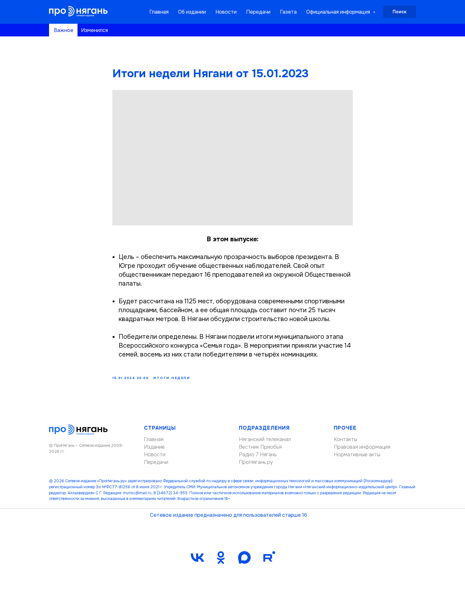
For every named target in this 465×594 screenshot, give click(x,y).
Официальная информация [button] (338, 12)
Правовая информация (362, 447)
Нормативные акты (357, 454)
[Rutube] (268, 558)
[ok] (221, 558)
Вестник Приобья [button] (260, 447)
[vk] (197, 558)
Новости (226, 12)
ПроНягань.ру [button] (256, 462)
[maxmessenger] (244, 558)
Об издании (192, 12)
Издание (154, 447)
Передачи (258, 12)
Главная (159, 12)
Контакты (345, 439)
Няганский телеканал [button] (265, 439)
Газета (288, 12)
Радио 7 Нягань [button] (258, 454)
